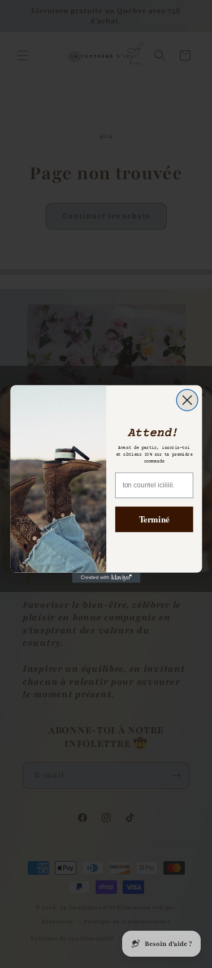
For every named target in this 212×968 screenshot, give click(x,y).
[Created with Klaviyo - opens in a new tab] (106, 578)
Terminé (154, 519)
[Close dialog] (187, 400)
